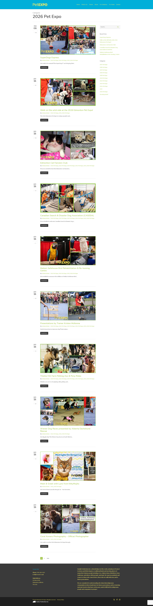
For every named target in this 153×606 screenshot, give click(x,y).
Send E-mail (40, 574)
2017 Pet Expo (103, 70)
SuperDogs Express (49, 57)
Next (48, 558)
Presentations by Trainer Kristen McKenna (60, 323)
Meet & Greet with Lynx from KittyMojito (59, 483)
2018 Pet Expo (103, 72)
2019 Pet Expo (103, 75)
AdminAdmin (45, 60)
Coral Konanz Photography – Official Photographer (64, 536)
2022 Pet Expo (63, 165)
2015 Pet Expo (103, 64)
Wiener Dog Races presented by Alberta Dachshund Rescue (65, 429)
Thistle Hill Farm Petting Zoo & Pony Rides (60, 376)
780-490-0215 (41, 572)
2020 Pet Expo (54, 165)
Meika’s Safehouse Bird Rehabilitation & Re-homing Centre (65, 269)
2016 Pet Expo (103, 67)
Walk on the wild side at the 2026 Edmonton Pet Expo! (66, 110)
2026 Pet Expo (74, 60)
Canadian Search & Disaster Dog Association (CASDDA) (67, 215)
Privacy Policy (60, 599)
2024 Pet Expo (63, 60)
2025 (68, 60)
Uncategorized (104, 94)
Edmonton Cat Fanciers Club (53, 162)
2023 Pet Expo (54, 60)
